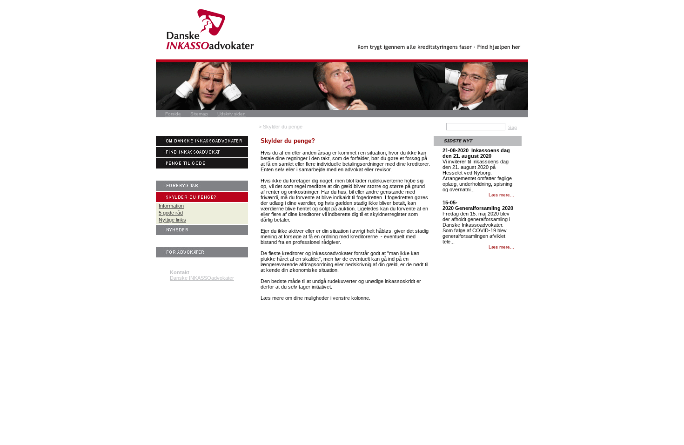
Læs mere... (501, 194)
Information (171, 206)
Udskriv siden (231, 113)
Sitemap (199, 113)
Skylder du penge (282, 126)
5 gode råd (171, 213)
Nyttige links (172, 219)
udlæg (276, 203)
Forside (173, 113)
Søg (512, 127)
